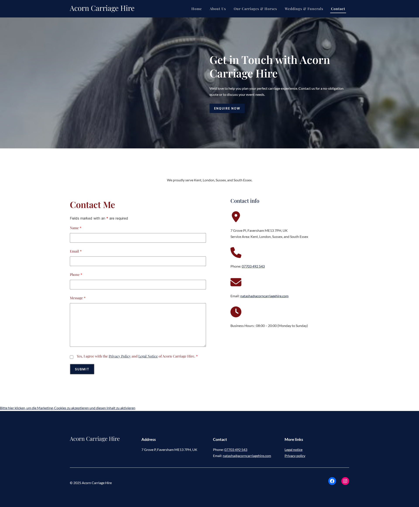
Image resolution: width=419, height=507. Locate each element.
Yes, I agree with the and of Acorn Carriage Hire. (137, 356)
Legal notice (293, 449)
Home (196, 8)
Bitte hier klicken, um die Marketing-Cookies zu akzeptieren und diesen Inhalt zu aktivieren (67, 408)
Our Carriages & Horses (255, 8)
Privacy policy (295, 456)
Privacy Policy (120, 356)
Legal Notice (148, 356)
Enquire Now (227, 108)
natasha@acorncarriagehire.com (264, 296)
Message (78, 298)
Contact (338, 8)
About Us (218, 8)
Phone (76, 274)
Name (75, 227)
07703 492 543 (253, 266)
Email (76, 251)
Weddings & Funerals (304, 8)
